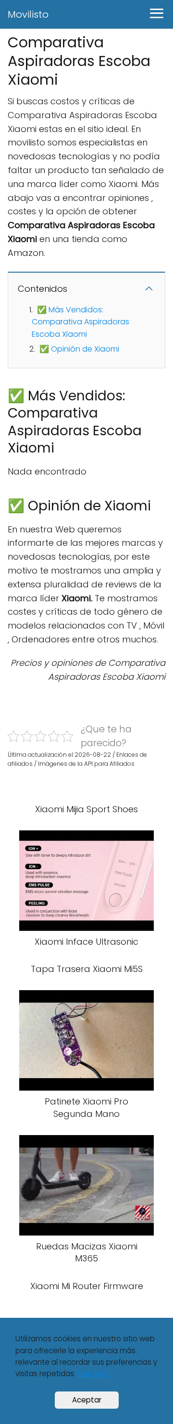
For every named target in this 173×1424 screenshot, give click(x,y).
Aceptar (86, 1400)
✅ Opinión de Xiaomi (79, 348)
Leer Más (93, 1374)
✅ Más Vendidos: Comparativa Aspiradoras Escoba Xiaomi (80, 322)
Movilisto (28, 14)
